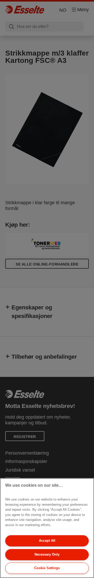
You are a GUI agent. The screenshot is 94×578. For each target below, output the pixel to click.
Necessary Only (47, 554)
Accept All (47, 541)
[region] (47, 528)
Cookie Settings (47, 568)
